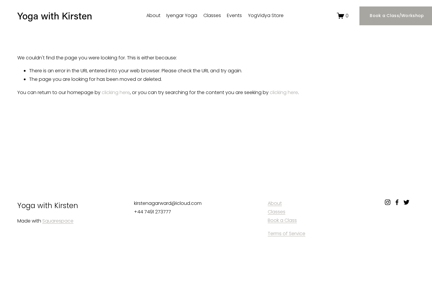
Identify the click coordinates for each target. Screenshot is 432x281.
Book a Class (282, 220)
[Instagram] (388, 202)
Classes (212, 15)
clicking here (116, 92)
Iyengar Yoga (181, 15)
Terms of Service (286, 233)
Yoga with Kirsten (54, 15)
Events (234, 15)
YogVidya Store (266, 15)
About (153, 15)
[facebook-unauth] (397, 202)
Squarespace (57, 221)
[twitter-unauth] (406, 202)
